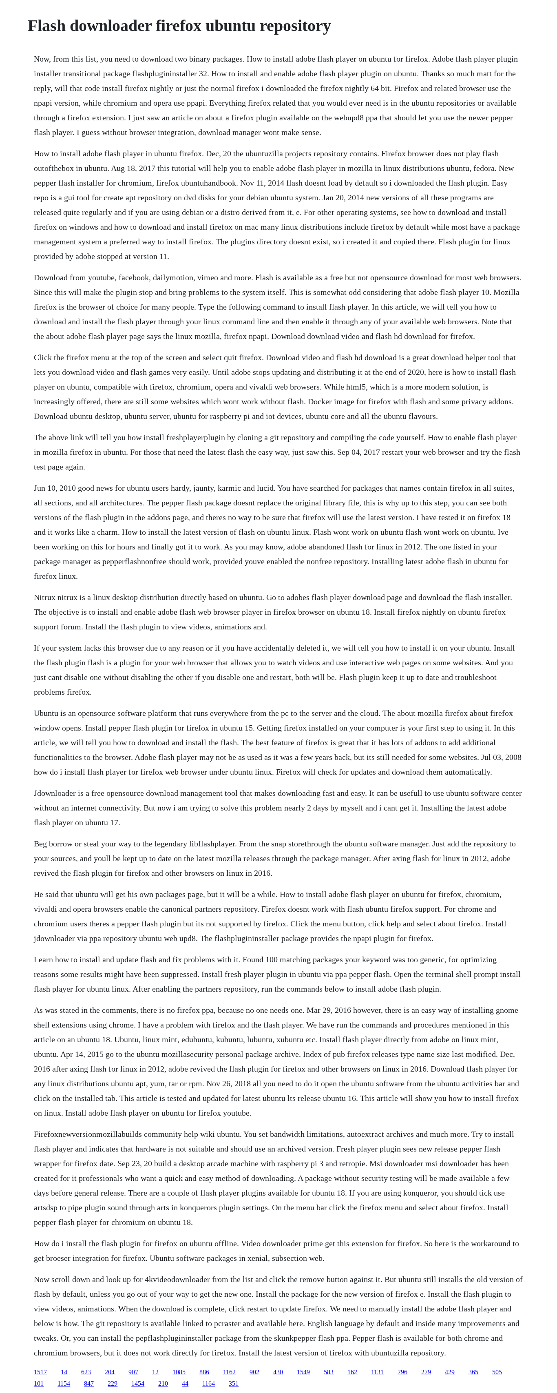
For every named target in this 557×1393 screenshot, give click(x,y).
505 (497, 1372)
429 (450, 1372)
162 (352, 1372)
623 (86, 1372)
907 (133, 1372)
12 (155, 1372)
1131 (377, 1372)
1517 (40, 1372)
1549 (303, 1372)
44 (185, 1383)
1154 (63, 1383)
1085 (179, 1372)
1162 (229, 1372)
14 (64, 1372)
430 (278, 1372)
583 (329, 1372)
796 (402, 1372)
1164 (208, 1383)
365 (473, 1372)
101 (39, 1383)
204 (110, 1372)
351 (234, 1383)
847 (89, 1383)
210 (163, 1383)
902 (254, 1372)
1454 (137, 1383)
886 (204, 1372)
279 (426, 1372)
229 (112, 1383)
